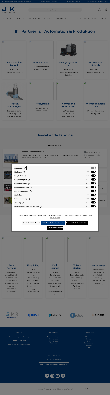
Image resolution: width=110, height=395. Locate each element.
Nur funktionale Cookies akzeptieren (52, 223)
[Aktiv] (93, 168)
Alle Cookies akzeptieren (55, 227)
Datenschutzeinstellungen (31, 223)
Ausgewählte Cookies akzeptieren (77, 223)
